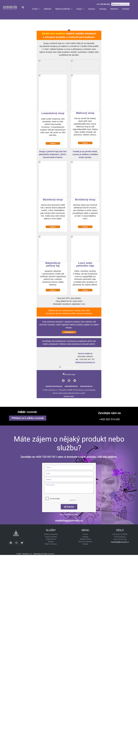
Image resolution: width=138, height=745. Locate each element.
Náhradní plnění (85, 539)
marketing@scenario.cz (120, 542)
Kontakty (125, 9)
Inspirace (91, 9)
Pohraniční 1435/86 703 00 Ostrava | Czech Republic (77, 390)
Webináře (47, 9)
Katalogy (102, 9)
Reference (114, 9)
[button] (23, 7)
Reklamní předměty (62, 9)
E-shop (35, 9)
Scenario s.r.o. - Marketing (32, 554)
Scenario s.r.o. (54, 390)
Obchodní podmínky (85, 541)
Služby (79, 9)
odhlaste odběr (69, 396)
